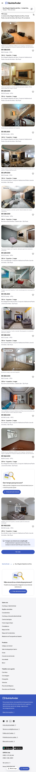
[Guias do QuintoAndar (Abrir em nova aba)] (10, 721)
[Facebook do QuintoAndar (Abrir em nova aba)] (4, 721)
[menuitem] (6, 564)
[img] (18, 33)
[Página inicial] (13, 3)
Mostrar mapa (13, 768)
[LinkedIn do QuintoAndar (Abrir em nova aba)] (14, 721)
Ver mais (18, 552)
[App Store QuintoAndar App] (18, 748)
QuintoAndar (6, 564)
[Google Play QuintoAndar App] (8, 748)
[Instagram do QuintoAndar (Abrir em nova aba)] (7, 721)
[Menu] (2, 3)
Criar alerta (25, 768)
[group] (18, 41)
